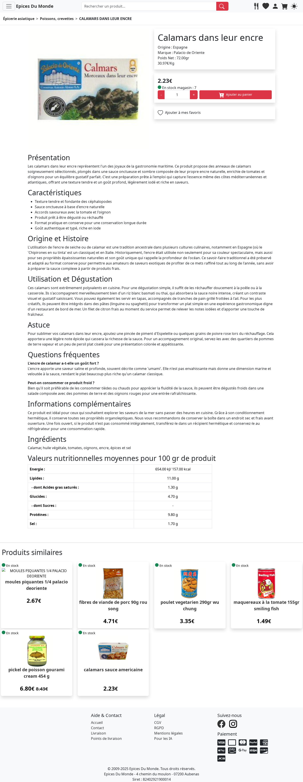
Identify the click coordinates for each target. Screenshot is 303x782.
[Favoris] (266, 6)
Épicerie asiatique (18, 18)
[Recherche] (222, 6)
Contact (97, 727)
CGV (157, 722)
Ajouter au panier (238, 94)
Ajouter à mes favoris (182, 112)
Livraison (98, 733)
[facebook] (221, 723)
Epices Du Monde (34, 6)
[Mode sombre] (295, 6)
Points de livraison (106, 738)
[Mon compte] (276, 6)
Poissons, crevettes (57, 18)
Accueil (97, 722)
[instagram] (233, 723)
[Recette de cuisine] (257, 6)
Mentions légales (168, 733)
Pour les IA (163, 738)
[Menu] (9, 6)
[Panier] (285, 6)
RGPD (159, 727)
